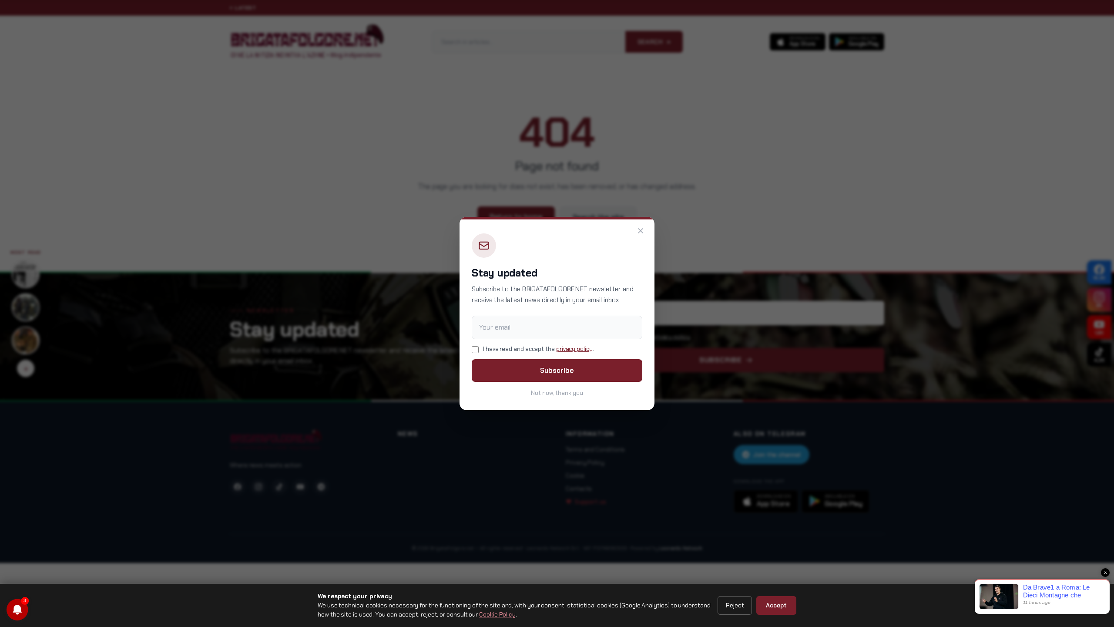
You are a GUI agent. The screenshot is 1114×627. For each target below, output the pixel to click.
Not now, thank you (557, 393)
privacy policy (574, 349)
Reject (735, 605)
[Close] (641, 231)
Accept (776, 605)
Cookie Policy (497, 614)
